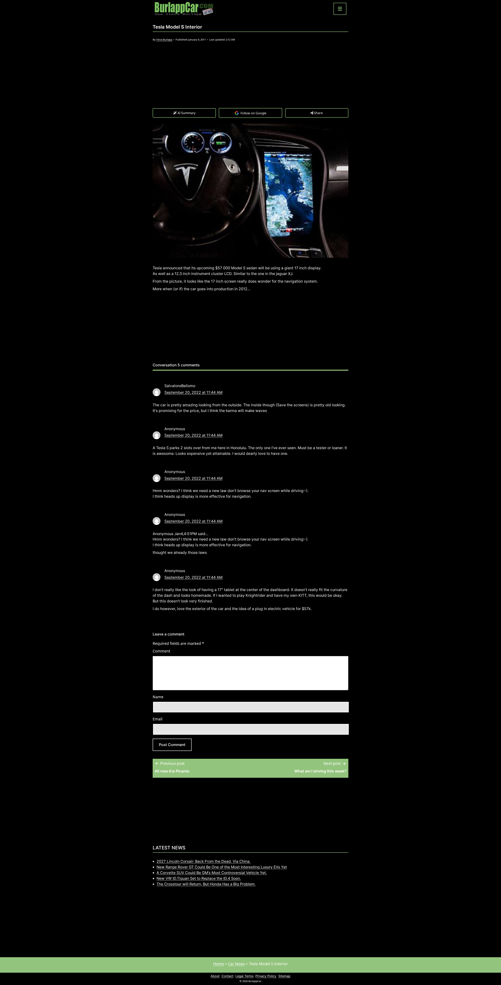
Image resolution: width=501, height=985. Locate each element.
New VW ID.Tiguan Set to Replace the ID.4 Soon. (199, 878)
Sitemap (284, 976)
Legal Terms (244, 976)
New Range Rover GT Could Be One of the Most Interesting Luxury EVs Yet (222, 867)
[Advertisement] (250, 78)
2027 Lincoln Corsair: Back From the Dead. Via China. (203, 861)
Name (158, 696)
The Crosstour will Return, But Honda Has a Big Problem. (206, 884)
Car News (236, 963)
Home (218, 963)
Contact (227, 976)
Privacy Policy (265, 976)
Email (157, 719)
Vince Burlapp (164, 39)
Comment (161, 651)
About (215, 976)
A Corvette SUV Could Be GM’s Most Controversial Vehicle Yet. (212, 872)
